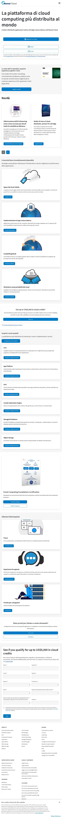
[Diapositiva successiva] (8, 152)
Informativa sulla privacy (31, 56)
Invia (7, 716)
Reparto (5, 681)
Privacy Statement (39, 813)
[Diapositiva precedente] (3, 152)
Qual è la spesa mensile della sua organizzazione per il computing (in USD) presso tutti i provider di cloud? (16, 698)
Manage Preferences (56, 816)
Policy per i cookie (41, 56)
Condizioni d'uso (9, 56)
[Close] (59, 802)
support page (9, 661)
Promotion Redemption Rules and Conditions (13, 325)
